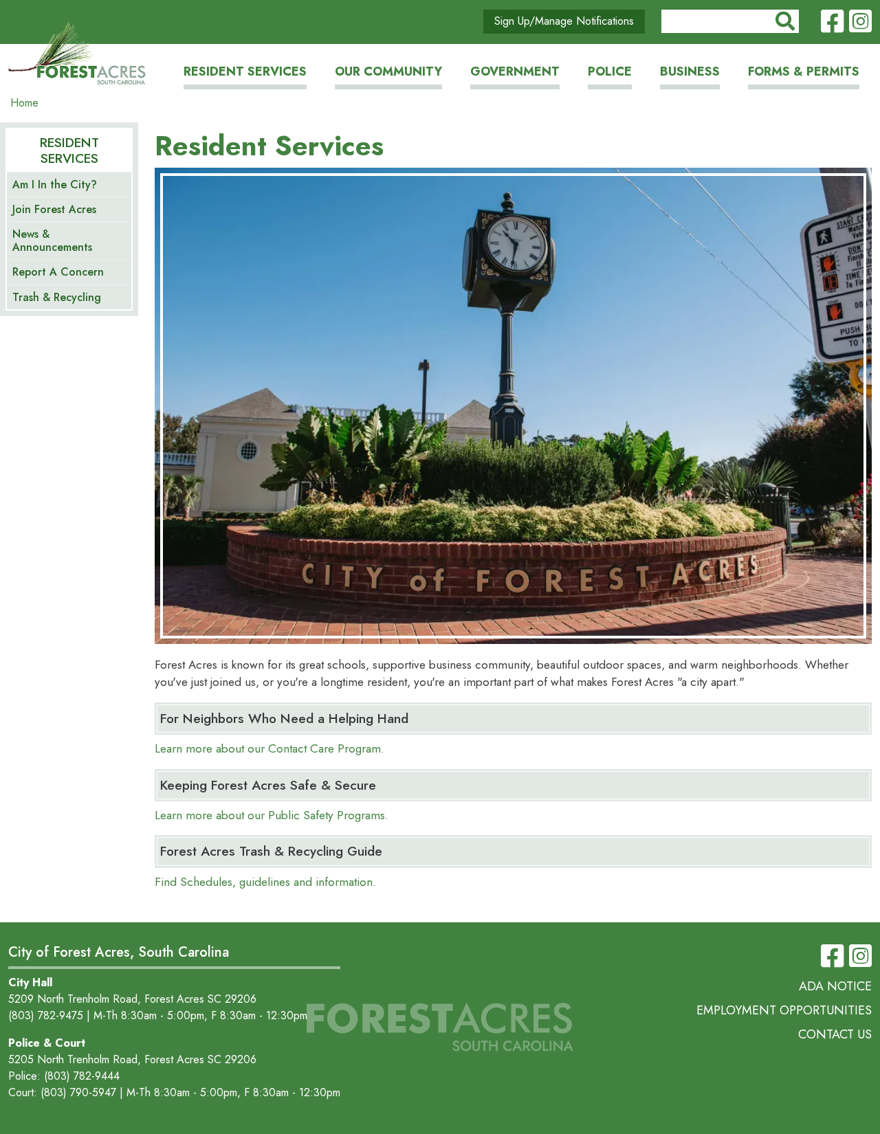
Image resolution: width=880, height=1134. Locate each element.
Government (515, 71)
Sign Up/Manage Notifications (564, 21)
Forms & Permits (803, 71)
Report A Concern (58, 272)
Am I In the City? (54, 184)
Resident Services (245, 71)
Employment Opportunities (784, 1010)
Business (690, 71)
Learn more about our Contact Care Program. (269, 748)
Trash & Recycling (56, 297)
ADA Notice (835, 986)
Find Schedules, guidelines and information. (265, 882)
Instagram (860, 22)
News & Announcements (52, 240)
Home (24, 103)
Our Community (388, 71)
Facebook (832, 22)
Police (610, 71)
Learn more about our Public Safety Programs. (271, 815)
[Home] (77, 54)
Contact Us (835, 1034)
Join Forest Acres (54, 209)
